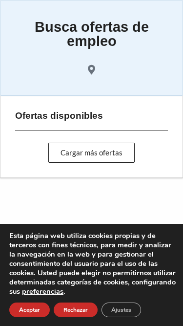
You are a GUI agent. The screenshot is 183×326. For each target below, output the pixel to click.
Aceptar (29, 310)
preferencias (42, 291)
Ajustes (121, 310)
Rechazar (75, 310)
